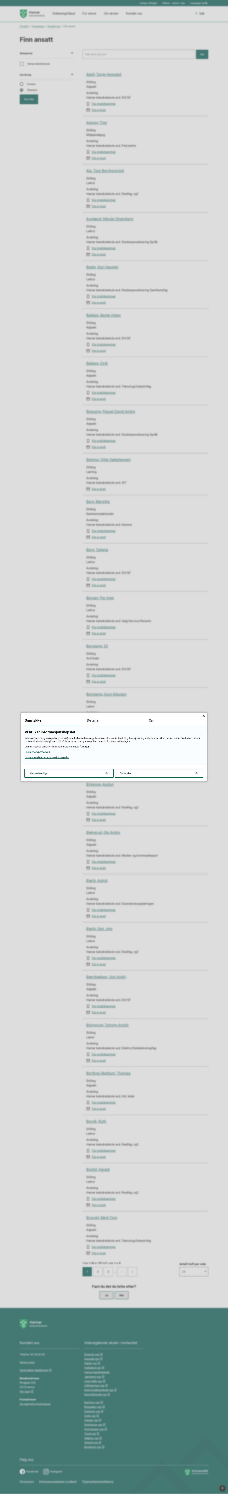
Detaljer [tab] (93, 720)
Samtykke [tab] (33, 720)
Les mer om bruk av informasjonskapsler (47, 757)
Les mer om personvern (38, 752)
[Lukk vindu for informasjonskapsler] (204, 716)
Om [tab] (151, 720)
